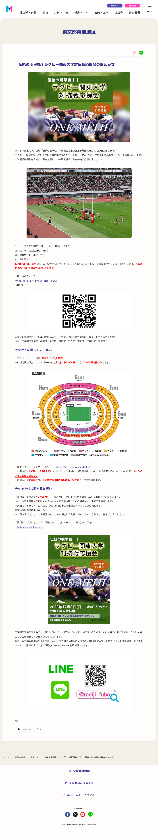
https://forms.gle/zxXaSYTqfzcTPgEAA (36, 280)
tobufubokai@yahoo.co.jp (29, 526)
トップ (6, 757)
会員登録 (132, 5)
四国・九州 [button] (101, 12)
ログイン (114, 5)
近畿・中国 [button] (81, 12)
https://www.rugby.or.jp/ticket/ (73, 466)
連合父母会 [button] (136, 12)
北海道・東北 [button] (28, 12)
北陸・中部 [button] (61, 12)
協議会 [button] (118, 12)
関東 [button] (45, 12)
